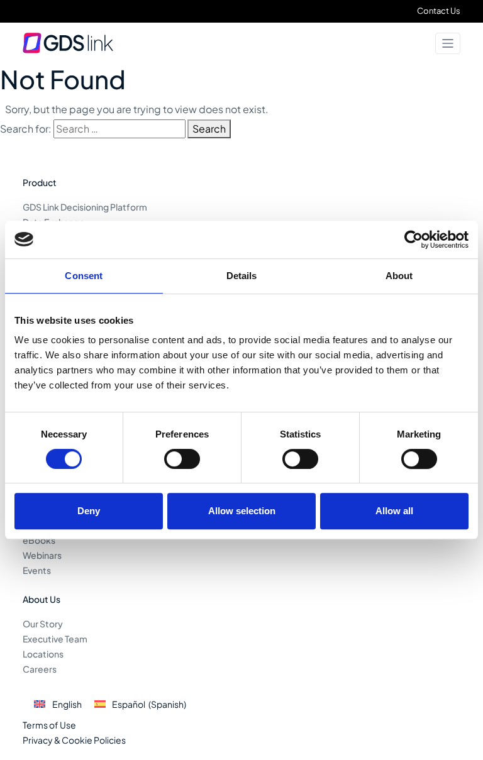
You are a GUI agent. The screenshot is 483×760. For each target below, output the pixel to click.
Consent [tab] (84, 275)
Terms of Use (49, 724)
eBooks (39, 540)
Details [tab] (241, 275)
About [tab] (399, 275)
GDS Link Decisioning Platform (85, 206)
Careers (40, 669)
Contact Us (438, 11)
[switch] (182, 459)
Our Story (43, 623)
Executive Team (55, 638)
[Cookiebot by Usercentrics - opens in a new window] (413, 239)
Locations (43, 653)
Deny (88, 510)
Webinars (42, 555)
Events (37, 570)
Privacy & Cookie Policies (74, 740)
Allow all (394, 510)
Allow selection (241, 510)
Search (209, 128)
